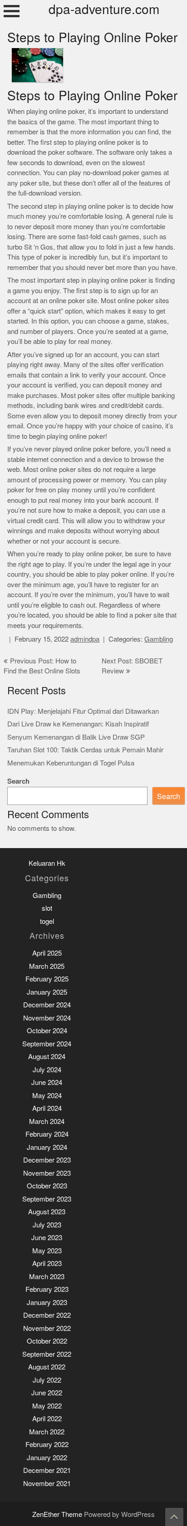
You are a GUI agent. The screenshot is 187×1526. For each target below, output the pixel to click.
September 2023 (46, 1199)
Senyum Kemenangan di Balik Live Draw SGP (76, 737)
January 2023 (47, 1302)
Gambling (158, 639)
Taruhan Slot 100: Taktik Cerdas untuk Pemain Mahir (85, 750)
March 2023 (46, 1276)
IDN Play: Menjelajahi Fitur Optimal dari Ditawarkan (83, 711)
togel (47, 921)
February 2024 (47, 1134)
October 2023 (47, 1186)
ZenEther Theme (58, 1514)
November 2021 (47, 1483)
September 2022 (46, 1354)
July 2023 (47, 1225)
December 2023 (47, 1160)
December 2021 (47, 1470)
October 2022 (47, 1341)
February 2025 (47, 979)
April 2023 (47, 1263)
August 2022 (46, 1367)
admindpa (84, 639)
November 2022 (47, 1328)
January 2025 (47, 992)
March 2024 (46, 1121)
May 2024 (47, 1095)
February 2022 (47, 1444)
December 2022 (47, 1315)
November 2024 (47, 1018)
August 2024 (46, 1056)
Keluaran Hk (47, 863)
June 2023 (46, 1237)
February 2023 (47, 1289)
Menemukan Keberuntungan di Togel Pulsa (70, 763)
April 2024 (47, 1108)
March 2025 (46, 966)
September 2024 (46, 1044)
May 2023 (47, 1250)
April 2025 (47, 953)
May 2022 (47, 1406)
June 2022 (46, 1393)
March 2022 (46, 1432)
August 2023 (46, 1211)
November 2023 (47, 1173)
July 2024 (47, 1069)
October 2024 (47, 1030)
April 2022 (47, 1418)
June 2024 (46, 1082)
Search (18, 781)
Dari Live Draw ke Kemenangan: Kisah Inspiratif (78, 724)
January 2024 (47, 1147)
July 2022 (47, 1380)
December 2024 (47, 1005)
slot (47, 908)
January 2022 (47, 1457)
